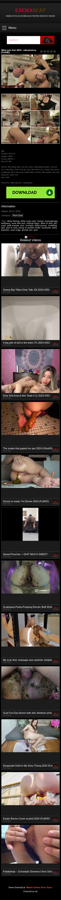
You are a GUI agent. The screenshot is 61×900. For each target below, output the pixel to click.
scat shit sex (18, 223)
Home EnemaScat (17, 887)
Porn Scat (17, 215)
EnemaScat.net (30, 891)
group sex (27, 230)
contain (29, 225)
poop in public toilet (29, 227)
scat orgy (15, 230)
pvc (22, 225)
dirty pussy (41, 225)
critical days (32, 223)
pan (36, 230)
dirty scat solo (28, 221)
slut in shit (11, 227)
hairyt (40, 221)
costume (46, 227)
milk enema (13, 225)
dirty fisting (13, 221)
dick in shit (47, 223)
